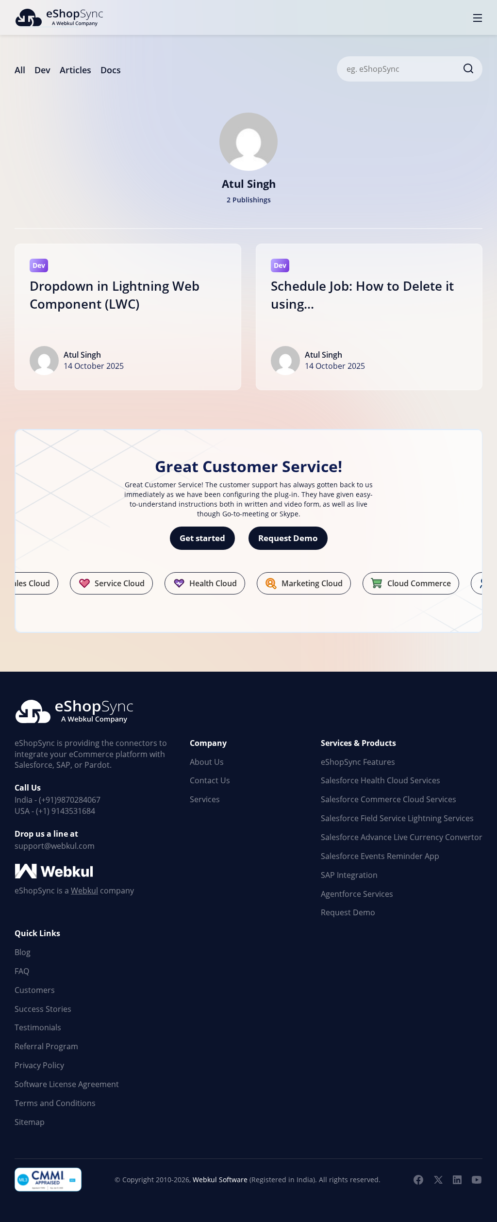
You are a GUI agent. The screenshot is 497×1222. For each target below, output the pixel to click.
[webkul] (55, 871)
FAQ (22, 971)
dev (42, 70)
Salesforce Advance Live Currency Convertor (401, 837)
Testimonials (38, 1027)
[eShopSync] (59, 17)
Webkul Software (220, 1179)
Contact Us (210, 780)
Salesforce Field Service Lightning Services (397, 818)
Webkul (84, 890)
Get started (202, 538)
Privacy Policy (39, 1065)
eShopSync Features (358, 762)
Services (205, 799)
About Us (207, 762)
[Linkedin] (457, 1180)
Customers (35, 990)
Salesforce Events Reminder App (380, 856)
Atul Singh (82, 354)
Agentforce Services (357, 894)
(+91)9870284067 (69, 799)
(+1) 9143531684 (65, 811)
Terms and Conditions (55, 1103)
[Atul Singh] (248, 139)
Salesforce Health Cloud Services (380, 780)
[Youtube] (476, 1180)
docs (110, 70)
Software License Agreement (67, 1084)
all (20, 70)
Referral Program (46, 1046)
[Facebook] (418, 1180)
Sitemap (30, 1122)
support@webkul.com (55, 846)
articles (75, 70)
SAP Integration (349, 875)
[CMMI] (49, 1180)
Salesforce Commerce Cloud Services (388, 799)
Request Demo (288, 538)
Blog (23, 952)
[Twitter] (438, 1180)
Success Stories (43, 1009)
